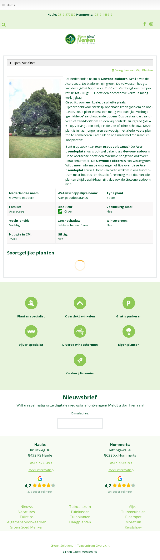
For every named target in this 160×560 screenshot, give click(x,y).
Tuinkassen (79, 511)
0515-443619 (103, 14)
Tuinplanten (80, 516)
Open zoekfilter (23, 63)
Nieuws (26, 506)
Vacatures (26, 511)
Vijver (133, 506)
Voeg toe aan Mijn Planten (134, 70)
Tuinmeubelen (133, 511)
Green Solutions (62, 545)
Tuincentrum (80, 506)
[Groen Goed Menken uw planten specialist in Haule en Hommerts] (80, 38)
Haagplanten (80, 522)
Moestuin (133, 522)
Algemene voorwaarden (26, 522)
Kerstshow (133, 527)
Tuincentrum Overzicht (93, 545)
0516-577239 (66, 14)
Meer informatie (40, 470)
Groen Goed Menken (26, 527)
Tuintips (27, 516)
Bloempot (133, 516)
